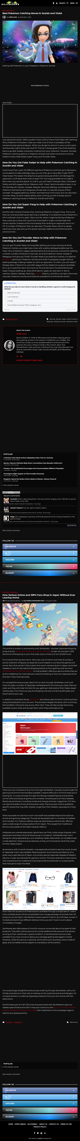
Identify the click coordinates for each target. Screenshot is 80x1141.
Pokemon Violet (72, 321)
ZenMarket (34, 699)
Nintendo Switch (8, 10)
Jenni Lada (13, 17)
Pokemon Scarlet (60, 321)
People (5, 492)
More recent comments (11, 530)
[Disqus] (40, 391)
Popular (17, 492)
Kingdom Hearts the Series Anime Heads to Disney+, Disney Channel (30, 479)
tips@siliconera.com (44, 1138)
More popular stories (11, 485)
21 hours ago (54, 521)
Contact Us (54, 1124)
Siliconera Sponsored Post (34, 601)
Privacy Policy (40, 1127)
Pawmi (38, 274)
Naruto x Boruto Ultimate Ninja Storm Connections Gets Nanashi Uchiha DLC (33, 463)
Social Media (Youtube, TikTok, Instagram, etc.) (24, 305)
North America (73, 319)
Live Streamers (13, 297)
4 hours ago (37, 504)
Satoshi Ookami (16, 508)
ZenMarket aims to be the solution (17, 671)
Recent (11, 492)
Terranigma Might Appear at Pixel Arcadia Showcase (24, 474)
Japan (64, 319)
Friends (10, 301)
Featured (5, 592)
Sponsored (14, 592)
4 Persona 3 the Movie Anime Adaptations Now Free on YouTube (28, 458)
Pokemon (6, 259)
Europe (53, 319)
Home (10, 1124)
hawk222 (13, 499)
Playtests (50, 321)
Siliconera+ (32, 1124)
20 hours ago (47, 512)
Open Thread (20, 1124)
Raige (12, 517)
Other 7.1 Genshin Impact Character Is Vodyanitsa (18, 504)
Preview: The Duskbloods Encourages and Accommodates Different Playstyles (34, 468)
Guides (59, 319)
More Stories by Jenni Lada (29, 360)
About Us (43, 1124)
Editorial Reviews (14, 293)
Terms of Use (66, 1124)
